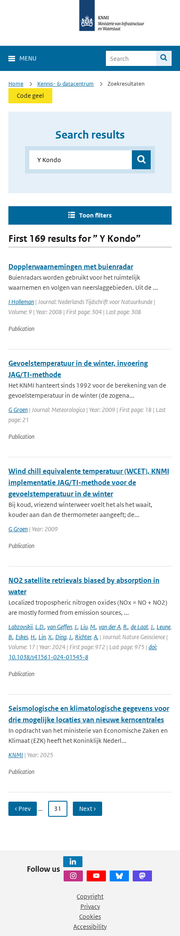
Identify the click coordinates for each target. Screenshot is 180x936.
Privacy (90, 906)
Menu (27, 58)
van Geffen (59, 627)
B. (10, 637)
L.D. (40, 627)
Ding (61, 637)
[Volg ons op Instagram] (73, 876)
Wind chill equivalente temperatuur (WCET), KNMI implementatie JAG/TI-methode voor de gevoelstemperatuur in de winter (88, 482)
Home (15, 83)
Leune (163, 627)
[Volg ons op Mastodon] (142, 876)
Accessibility (90, 927)
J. (76, 627)
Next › (87, 809)
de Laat (139, 627)
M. (93, 627)
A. (96, 637)
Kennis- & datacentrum (65, 83)
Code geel (30, 96)
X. (50, 637)
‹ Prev (23, 809)
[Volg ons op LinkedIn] (73, 862)
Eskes (21, 637)
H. (33, 637)
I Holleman (21, 302)
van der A (110, 627)
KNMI (15, 755)
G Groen (18, 410)
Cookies (90, 916)
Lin (42, 637)
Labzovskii (20, 627)
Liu (83, 627)
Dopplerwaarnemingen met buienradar (70, 266)
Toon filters (95, 215)
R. (125, 627)
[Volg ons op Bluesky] (119, 876)
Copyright (90, 896)
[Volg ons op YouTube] (96, 876)
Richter (83, 637)
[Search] (164, 58)
